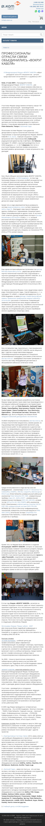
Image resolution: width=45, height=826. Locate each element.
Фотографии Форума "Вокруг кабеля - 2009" (17, 626)
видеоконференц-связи (16, 207)
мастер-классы (35, 421)
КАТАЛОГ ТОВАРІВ (10, 40)
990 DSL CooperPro (24, 492)
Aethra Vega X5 (7, 209)
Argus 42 (12, 498)
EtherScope (6, 494)
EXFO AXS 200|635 (28, 500)
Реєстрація (35, 21)
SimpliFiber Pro (31, 513)
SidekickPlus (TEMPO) (9, 492)
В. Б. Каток (12, 137)
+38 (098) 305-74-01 (36, 6)
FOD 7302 (5, 506)
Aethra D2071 (20, 498)
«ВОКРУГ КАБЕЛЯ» (25, 85)
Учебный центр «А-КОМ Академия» (16, 806)
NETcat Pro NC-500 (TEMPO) (16, 502)
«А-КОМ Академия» (22, 178)
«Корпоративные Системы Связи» (15, 736)
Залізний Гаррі (26, 126)
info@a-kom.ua (7, 20)
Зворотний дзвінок (10, 17)
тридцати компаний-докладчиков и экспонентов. (19, 417)
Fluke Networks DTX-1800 (19, 496)
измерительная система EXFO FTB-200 (23, 506)
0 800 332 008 (38, 2)
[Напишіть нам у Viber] (42, 11)
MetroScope (36, 492)
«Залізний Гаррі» (9, 769)
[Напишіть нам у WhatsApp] (36, 11)
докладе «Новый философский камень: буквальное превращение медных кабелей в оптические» (22, 298)
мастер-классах (7, 358)
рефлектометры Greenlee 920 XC (29, 504)
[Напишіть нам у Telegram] (39, 11)
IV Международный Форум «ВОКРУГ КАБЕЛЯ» (20, 72)
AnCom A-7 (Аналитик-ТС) (32, 490)
